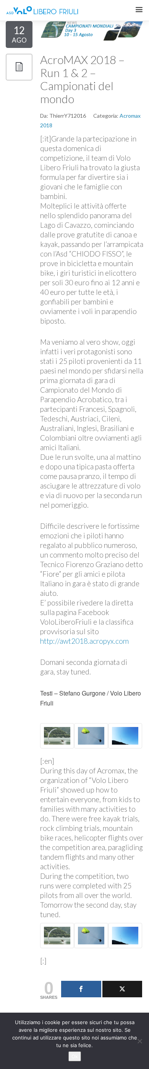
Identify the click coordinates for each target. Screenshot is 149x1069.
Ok (74, 1056)
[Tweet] (122, 989)
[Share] (81, 989)
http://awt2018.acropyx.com (84, 640)
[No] (139, 1041)
